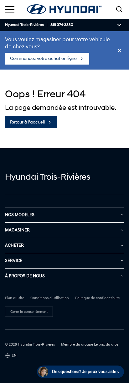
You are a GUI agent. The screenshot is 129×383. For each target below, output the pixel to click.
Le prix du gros (106, 344)
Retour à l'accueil (27, 122)
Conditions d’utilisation (49, 298)
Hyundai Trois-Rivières (24, 25)
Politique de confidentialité (97, 298)
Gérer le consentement (29, 311)
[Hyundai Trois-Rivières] (64, 9)
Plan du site (14, 298)
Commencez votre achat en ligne (43, 58)
